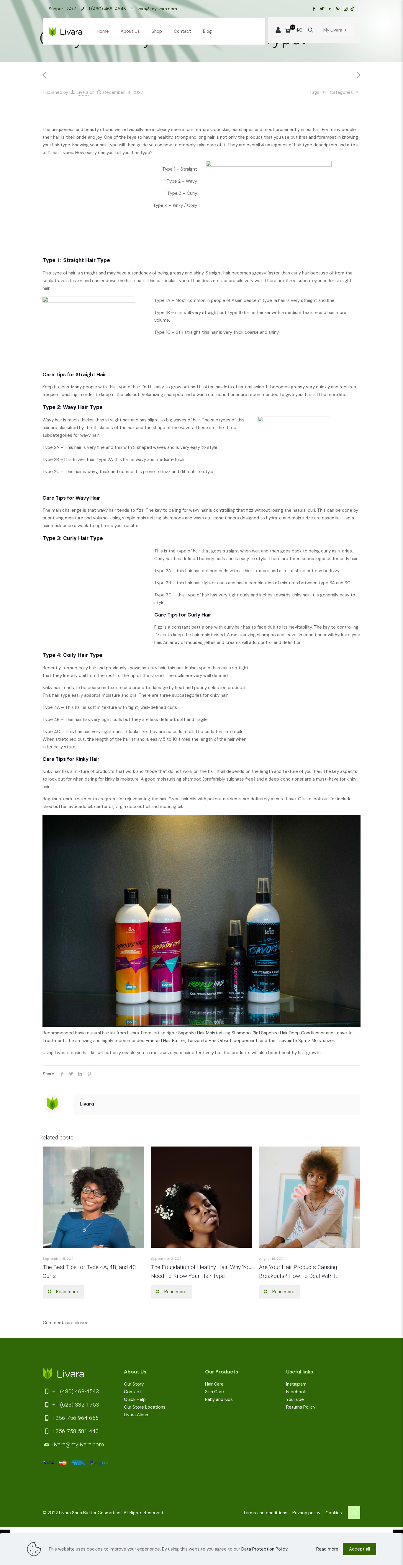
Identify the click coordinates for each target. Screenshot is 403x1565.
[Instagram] (346, 9)
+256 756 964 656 (75, 1417)
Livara (83, 92)
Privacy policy (306, 1513)
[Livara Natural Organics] (65, 31)
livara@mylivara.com (156, 9)
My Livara (332, 30)
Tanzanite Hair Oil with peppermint (222, 1041)
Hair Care (214, 1384)
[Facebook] (314, 9)
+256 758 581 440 (75, 1431)
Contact (132, 1392)
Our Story (134, 1384)
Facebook (296, 1392)
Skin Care (214, 1392)
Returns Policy (300, 1407)
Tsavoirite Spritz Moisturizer (305, 1041)
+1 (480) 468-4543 (106, 9)
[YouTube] (330, 9)
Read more (327, 1549)
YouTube (295, 1399)
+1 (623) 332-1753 (75, 1404)
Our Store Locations (145, 1407)
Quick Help (135, 1399)
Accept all (359, 1549)
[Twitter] (322, 9)
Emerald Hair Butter (165, 1041)
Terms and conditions (265, 1513)
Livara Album (137, 1415)
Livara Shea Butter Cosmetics (89, 1513)
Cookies (333, 1513)
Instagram (296, 1384)
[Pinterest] (338, 9)
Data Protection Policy (264, 1549)
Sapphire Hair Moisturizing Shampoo (214, 1033)
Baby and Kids (219, 1399)
